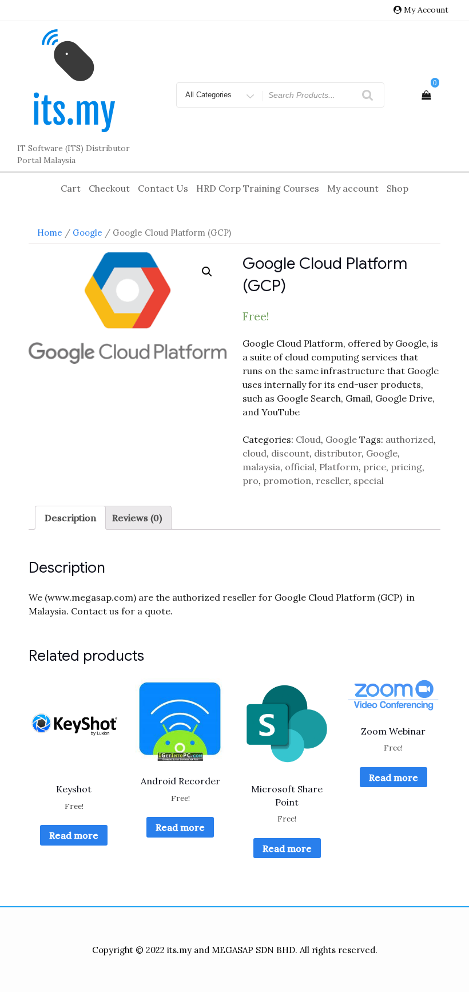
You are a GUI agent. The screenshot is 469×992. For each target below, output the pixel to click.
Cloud (308, 439)
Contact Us (163, 188)
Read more (73, 835)
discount (290, 453)
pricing (406, 467)
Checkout (109, 188)
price (374, 467)
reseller (332, 480)
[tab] (70, 518)
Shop (397, 188)
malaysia (261, 467)
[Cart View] (426, 95)
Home (49, 232)
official (300, 467)
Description (70, 517)
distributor (337, 453)
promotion (287, 480)
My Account (426, 10)
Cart (71, 188)
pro (251, 480)
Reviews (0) (137, 517)
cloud (255, 453)
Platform (339, 467)
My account (353, 188)
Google (87, 232)
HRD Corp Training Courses (257, 188)
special (368, 480)
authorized (409, 439)
